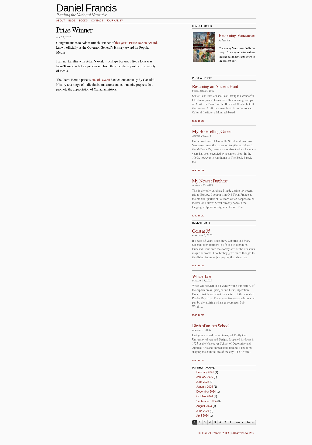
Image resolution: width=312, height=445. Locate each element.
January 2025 (204, 386)
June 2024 (202, 411)
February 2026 (205, 372)
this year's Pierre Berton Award (136, 42)
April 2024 (202, 415)
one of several (100, 79)
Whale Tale (201, 276)
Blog (71, 20)
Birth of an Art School (210, 325)
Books (83, 20)
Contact (97, 20)
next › (239, 422)
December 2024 (206, 391)
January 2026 (204, 377)
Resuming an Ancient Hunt (215, 86)
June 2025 (202, 381)
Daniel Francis (86, 8)
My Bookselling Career (212, 131)
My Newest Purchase (210, 181)
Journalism (115, 20)
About (60, 20)
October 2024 (204, 396)
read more (198, 120)
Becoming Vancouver (237, 35)
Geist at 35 (201, 231)
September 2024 (206, 401)
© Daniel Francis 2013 (213, 433)
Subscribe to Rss (242, 433)
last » (250, 422)
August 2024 (204, 406)
